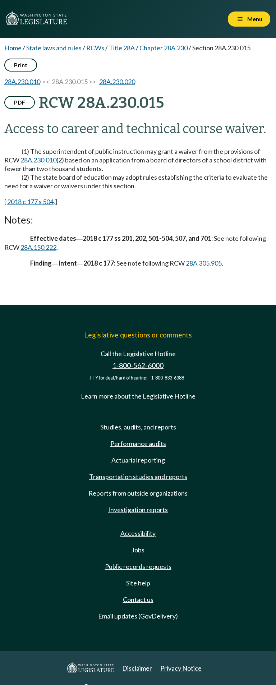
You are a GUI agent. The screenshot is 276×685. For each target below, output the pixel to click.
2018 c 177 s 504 (30, 202)
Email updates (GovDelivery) (138, 616)
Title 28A (122, 48)
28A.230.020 (117, 82)
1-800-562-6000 (138, 365)
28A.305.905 (204, 263)
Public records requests (138, 566)
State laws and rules (54, 48)
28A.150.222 (38, 247)
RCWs (95, 48)
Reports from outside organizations (138, 493)
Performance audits (138, 443)
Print (20, 64)
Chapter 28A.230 (163, 48)
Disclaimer (137, 668)
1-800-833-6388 (167, 378)
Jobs (138, 550)
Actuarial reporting (138, 460)
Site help (138, 583)
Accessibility (138, 533)
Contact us (138, 599)
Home (13, 48)
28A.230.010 (22, 82)
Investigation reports (138, 510)
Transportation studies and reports (138, 477)
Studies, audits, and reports (138, 427)
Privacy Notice (181, 668)
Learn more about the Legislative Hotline (138, 396)
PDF (19, 102)
